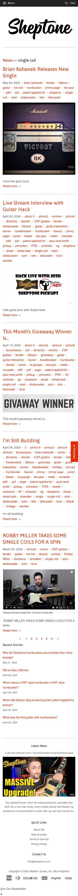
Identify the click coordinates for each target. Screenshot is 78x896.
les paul (69, 87)
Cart (72, 3)
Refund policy (39, 834)
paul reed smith (59, 241)
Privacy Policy (39, 844)
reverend (8, 491)
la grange (36, 365)
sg (57, 246)
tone (59, 255)
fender (50, 83)
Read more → (12, 186)
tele (42, 97)
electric (25, 221)
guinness (44, 462)
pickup (7, 246)
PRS (34, 246)
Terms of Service (39, 839)
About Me (39, 829)
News (7, 60)
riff (66, 374)
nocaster (66, 236)
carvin (61, 452)
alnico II (30, 216)
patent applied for (34, 92)
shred (9, 251)
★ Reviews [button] (74, 451)
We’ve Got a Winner (15, 670)
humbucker (34, 87)
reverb (56, 486)
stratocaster (28, 97)
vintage (10, 506)
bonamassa (13, 350)
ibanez (58, 231)
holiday (57, 467)
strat (14, 97)
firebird (70, 457)
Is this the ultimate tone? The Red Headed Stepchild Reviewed (39, 752)
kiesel (28, 236)
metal (53, 236)
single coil (41, 251)
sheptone (55, 92)
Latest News (39, 745)
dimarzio (11, 221)
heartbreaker (23, 231)
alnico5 (70, 216)
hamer (7, 231)
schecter (46, 246)
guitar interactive (56, 226)
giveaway (47, 355)
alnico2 (43, 216)
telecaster (54, 97)
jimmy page (52, 87)
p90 (8, 92)
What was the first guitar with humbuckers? (30, 717)
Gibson (63, 83)
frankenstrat (10, 226)
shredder (26, 496)
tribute (70, 501)
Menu (11, 3)
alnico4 (56, 216)
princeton (21, 246)
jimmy (41, 472)
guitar (6, 87)
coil (27, 350)
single (39, 496)
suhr (24, 255)
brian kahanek (33, 83)
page (38, 370)
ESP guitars (42, 221)
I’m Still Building (21, 440)
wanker (7, 260)
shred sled (24, 251)
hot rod (18, 87)
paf (17, 92)
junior (16, 236)
